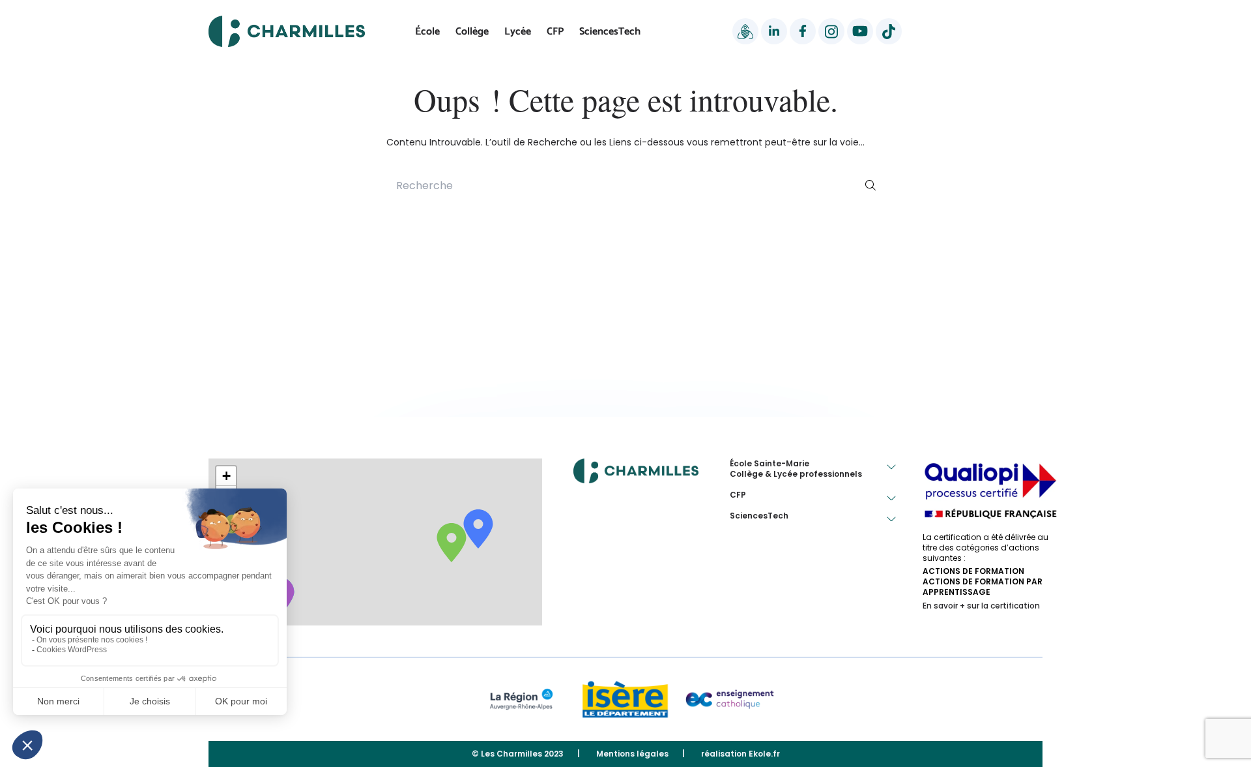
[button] (226, 476)
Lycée (517, 31)
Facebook (803, 31)
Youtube (860, 31)
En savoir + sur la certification (981, 605)
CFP (555, 31)
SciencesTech (609, 31)
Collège (472, 31)
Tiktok (889, 31)
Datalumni (745, 31)
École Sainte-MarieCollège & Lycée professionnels (796, 469)
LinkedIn (774, 31)
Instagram (831, 31)
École (427, 31)
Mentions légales (632, 754)
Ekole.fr (764, 753)
